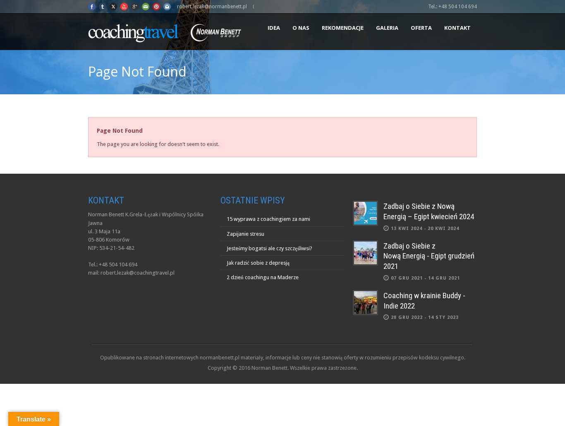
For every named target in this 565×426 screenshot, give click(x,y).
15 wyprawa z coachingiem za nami (268, 219)
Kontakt (457, 27)
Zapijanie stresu (245, 234)
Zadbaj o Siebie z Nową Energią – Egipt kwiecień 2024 (428, 211)
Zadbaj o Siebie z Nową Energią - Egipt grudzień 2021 (428, 256)
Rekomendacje (343, 27)
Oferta (421, 27)
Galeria (387, 27)
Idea (274, 27)
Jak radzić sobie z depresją (258, 263)
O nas (300, 27)
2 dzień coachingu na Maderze (263, 277)
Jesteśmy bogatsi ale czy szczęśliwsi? (269, 248)
